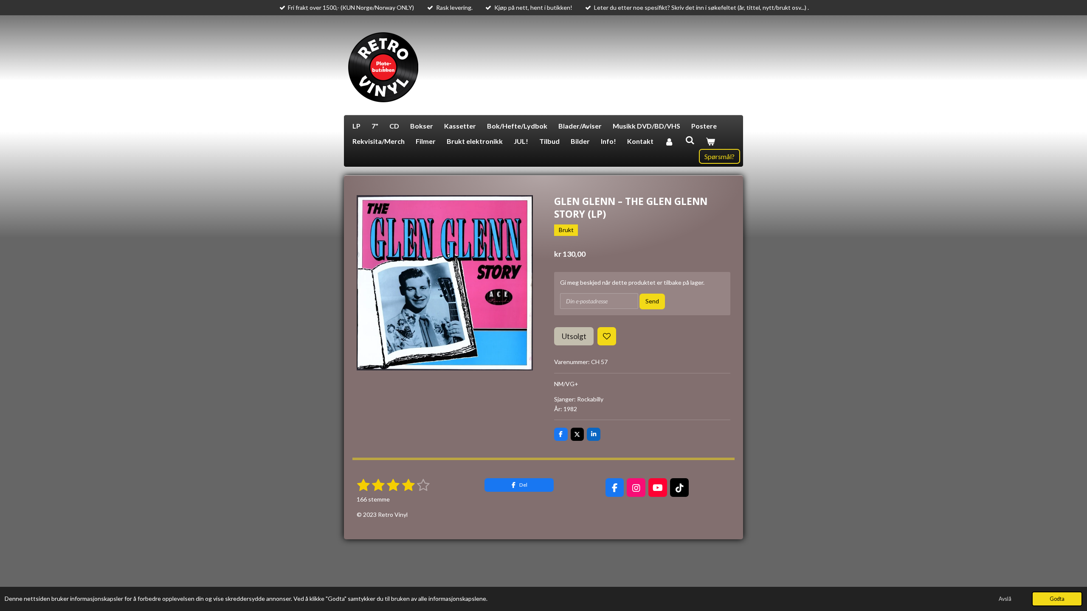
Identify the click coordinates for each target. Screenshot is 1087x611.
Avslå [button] (1005, 599)
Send (652, 301)
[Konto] (669, 141)
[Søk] (689, 140)
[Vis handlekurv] (710, 141)
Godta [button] (1057, 599)
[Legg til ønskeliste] (606, 336)
